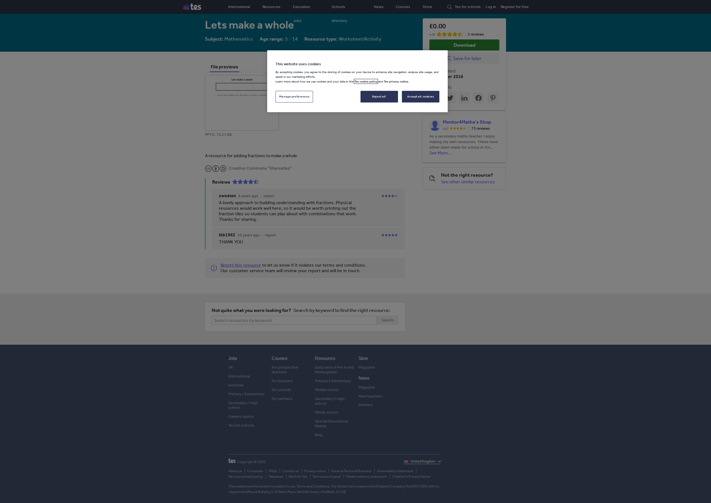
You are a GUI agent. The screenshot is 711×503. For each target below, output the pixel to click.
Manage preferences (294, 96)
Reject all (379, 96)
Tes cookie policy (365, 81)
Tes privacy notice (396, 81)
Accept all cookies (420, 96)
